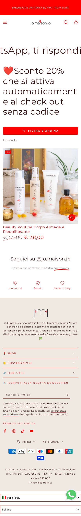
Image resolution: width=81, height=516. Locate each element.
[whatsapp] (71, 499)
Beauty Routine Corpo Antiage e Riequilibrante (33, 229)
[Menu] (5, 22)
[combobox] (40, 498)
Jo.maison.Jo (23, 469)
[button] (66, 22)
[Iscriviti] (68, 394)
